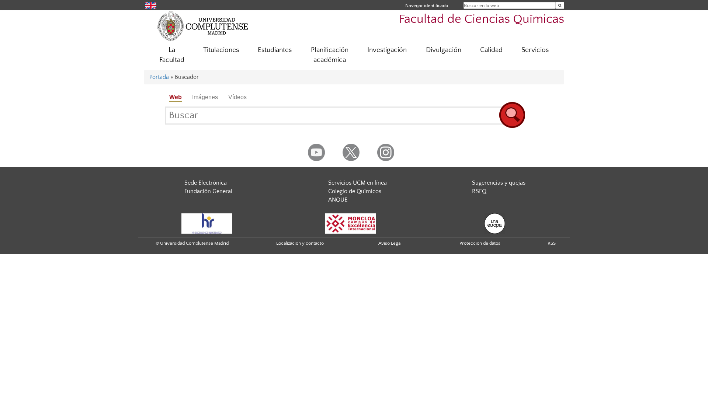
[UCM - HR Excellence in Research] (206, 223)
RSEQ (479, 191)
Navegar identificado (426, 5)
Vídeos (237, 97)
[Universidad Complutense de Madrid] (203, 25)
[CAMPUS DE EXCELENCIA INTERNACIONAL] (350, 223)
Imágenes (205, 97)
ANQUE (337, 199)
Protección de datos (479, 243)
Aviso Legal (390, 243)
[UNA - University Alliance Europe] (495, 223)
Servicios (535, 50)
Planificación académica (329, 55)
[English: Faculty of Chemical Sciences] (150, 5)
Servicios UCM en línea (357, 182)
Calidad (491, 50)
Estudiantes (275, 50)
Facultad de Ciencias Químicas (481, 19)
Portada (159, 77)
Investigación (387, 50)
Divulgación (443, 50)
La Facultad (171, 55)
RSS (552, 243)
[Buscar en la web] (560, 5)
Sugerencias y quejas (498, 182)
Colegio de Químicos (354, 191)
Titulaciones (221, 50)
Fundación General (208, 191)
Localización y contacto (300, 243)
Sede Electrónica (205, 182)
